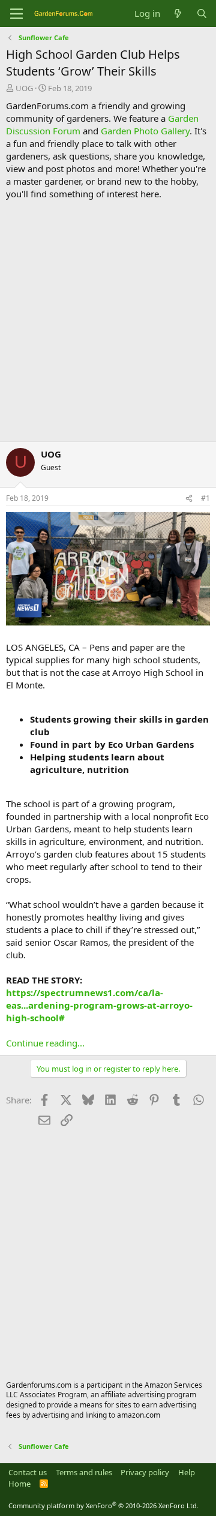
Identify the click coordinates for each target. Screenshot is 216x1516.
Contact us (27, 1472)
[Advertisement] (108, 321)
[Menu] (16, 14)
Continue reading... (45, 1043)
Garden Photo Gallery (145, 131)
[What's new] (178, 13)
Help (186, 1472)
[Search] (202, 13)
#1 (205, 498)
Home (19, 1483)
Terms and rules (84, 1472)
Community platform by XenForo (103, 1505)
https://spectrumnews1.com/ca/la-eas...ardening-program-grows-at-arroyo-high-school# (99, 1005)
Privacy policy (145, 1472)
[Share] (189, 499)
